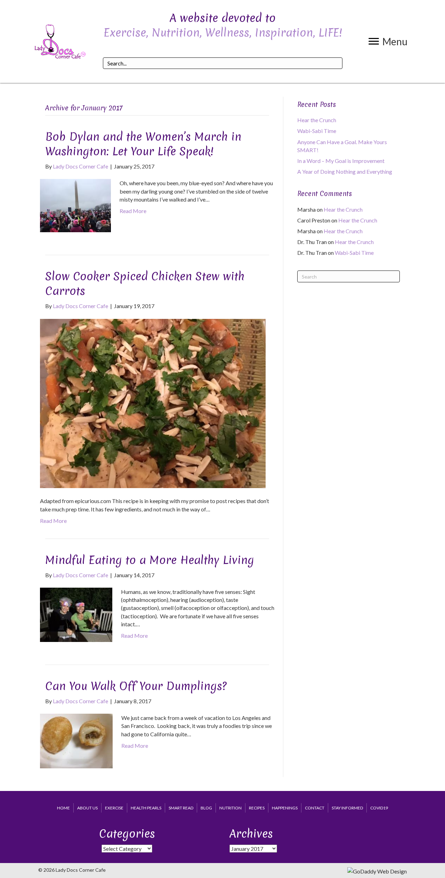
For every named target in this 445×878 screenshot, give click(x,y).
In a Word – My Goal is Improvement (341, 160)
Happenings (285, 807)
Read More (133, 210)
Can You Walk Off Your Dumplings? (136, 686)
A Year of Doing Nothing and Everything (344, 171)
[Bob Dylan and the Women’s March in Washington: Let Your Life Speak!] (75, 205)
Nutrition (230, 807)
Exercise (114, 807)
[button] (388, 41)
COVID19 (379, 807)
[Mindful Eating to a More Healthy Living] (76, 614)
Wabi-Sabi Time (316, 130)
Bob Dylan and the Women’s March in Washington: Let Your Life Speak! (143, 144)
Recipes (257, 807)
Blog (206, 807)
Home (63, 807)
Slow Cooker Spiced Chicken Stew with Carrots (144, 283)
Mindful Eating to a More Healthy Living (149, 559)
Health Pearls (146, 807)
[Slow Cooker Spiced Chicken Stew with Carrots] (153, 402)
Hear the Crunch (316, 120)
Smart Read (181, 807)
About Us (87, 807)
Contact (314, 807)
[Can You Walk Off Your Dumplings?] (76, 740)
